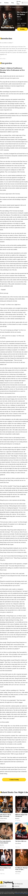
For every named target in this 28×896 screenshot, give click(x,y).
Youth (23, 25)
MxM (18, 23)
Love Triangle (23, 23)
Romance (19, 25)
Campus (18, 26)
